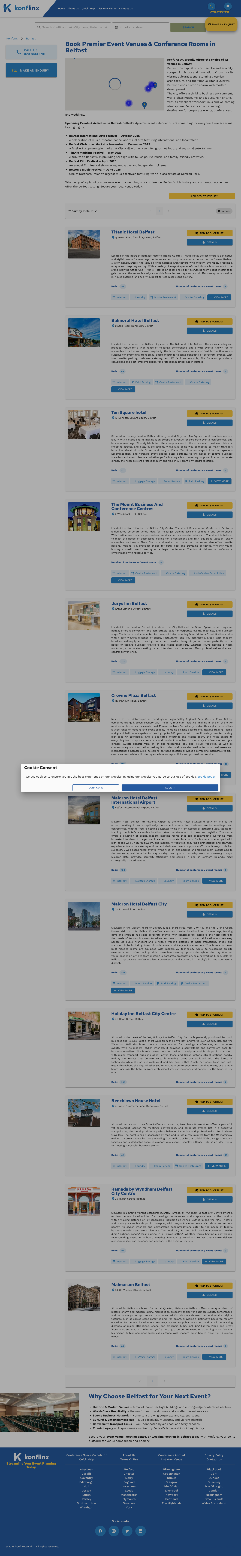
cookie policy (206, 776)
